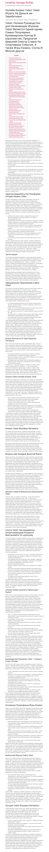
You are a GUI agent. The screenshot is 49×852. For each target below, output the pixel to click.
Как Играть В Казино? (14, 102)
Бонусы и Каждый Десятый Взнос (17, 73)
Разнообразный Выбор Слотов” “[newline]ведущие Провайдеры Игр (17, 96)
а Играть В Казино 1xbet (15, 123)
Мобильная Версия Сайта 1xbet (17, 92)
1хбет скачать (25, 300)
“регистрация (12, 61)
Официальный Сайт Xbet (15, 124)
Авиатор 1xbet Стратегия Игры (17, 129)
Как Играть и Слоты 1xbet (15, 127)
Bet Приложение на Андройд (16, 126)
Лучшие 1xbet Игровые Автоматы (17, 93)
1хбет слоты (18, 395)
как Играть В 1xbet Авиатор (16, 133)
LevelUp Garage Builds (19, 2)
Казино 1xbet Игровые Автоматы (17, 71)
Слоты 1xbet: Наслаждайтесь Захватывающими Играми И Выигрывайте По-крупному (16, 79)
